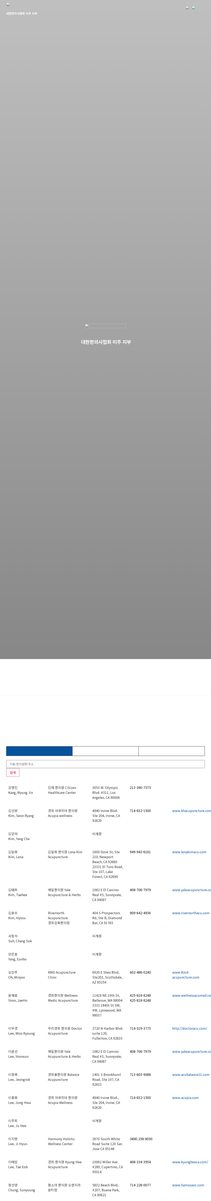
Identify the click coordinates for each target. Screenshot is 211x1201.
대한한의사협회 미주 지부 (21, 13)
